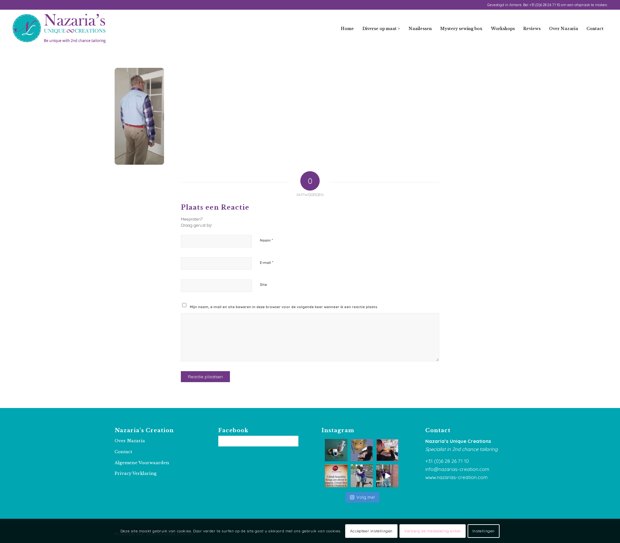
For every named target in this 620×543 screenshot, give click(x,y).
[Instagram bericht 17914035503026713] (387, 450)
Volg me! (365, 497)
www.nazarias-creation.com (456, 477)
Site (263, 284)
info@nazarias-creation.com (457, 469)
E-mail (266, 262)
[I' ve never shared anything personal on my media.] (362, 476)
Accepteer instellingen (371, 530)
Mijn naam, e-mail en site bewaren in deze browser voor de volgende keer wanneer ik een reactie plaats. (284, 307)
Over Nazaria (130, 441)
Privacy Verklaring (136, 473)
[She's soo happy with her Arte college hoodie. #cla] (387, 476)
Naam (266, 240)
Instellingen (483, 530)
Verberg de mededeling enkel (432, 530)
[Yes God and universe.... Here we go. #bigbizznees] (336, 476)
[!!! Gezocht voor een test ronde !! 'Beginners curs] (336, 450)
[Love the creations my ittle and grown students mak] (362, 450)
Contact (123, 451)
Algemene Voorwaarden (142, 462)
